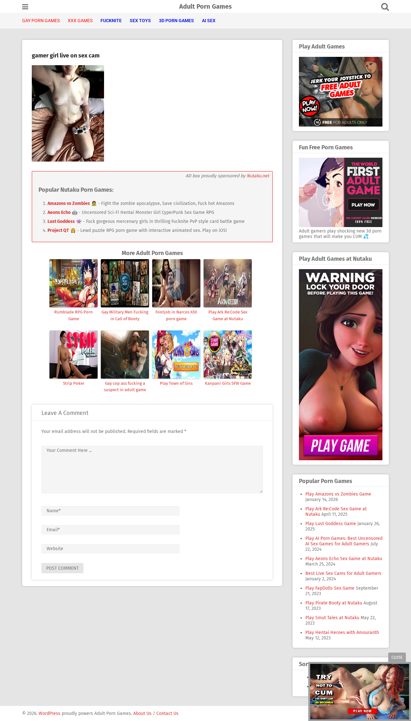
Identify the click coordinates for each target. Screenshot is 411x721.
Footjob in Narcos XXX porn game (176, 315)
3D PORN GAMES (176, 20)
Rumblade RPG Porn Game (73, 315)
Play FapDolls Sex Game (329, 588)
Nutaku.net (258, 176)
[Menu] (25, 7)
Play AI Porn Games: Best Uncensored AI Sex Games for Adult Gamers (343, 541)
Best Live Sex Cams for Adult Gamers (343, 573)
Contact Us (167, 713)
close (397, 657)
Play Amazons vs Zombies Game (338, 494)
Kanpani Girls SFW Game (228, 383)
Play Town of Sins (176, 383)
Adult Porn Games (205, 6)
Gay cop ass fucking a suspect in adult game (125, 386)
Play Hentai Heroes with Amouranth (342, 632)
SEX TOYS (140, 20)
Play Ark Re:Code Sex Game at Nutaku (227, 315)
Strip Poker (73, 383)
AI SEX (208, 20)
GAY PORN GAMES (41, 20)
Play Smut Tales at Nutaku (332, 617)
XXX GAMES (80, 20)
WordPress (49, 713)
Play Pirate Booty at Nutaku (333, 603)
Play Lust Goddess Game (330, 523)
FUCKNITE (111, 20)
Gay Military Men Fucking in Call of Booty (124, 315)
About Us (142, 713)
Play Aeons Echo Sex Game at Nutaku (343, 558)
